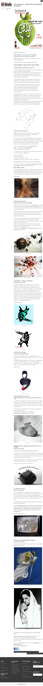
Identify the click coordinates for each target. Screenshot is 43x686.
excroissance (3, 663)
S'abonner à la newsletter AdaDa (5, 677)
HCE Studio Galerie (5, 667)
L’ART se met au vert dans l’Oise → (34, 653)
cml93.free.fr (17, 176)
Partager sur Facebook (15, 649)
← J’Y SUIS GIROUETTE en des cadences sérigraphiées (26, 651)
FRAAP (2, 665)
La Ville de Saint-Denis (4, 671)
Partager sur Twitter (18, 649)
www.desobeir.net (18, 302)
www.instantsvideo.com (19, 513)
